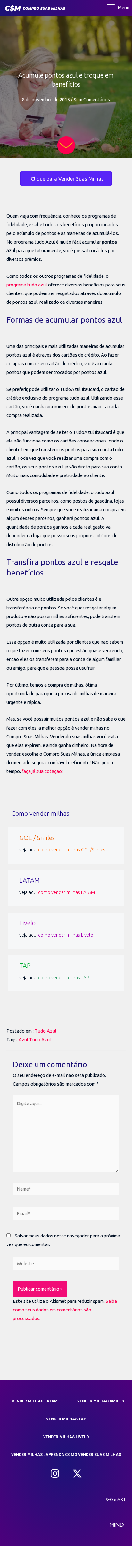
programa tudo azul (26, 284)
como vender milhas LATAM (66, 892)
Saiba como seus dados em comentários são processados (65, 1309)
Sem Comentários (92, 99)
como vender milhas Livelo (65, 935)
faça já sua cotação (42, 771)
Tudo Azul (45, 1031)
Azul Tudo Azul (35, 1039)
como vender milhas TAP (63, 977)
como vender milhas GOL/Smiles (71, 849)
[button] (54, 1473)
